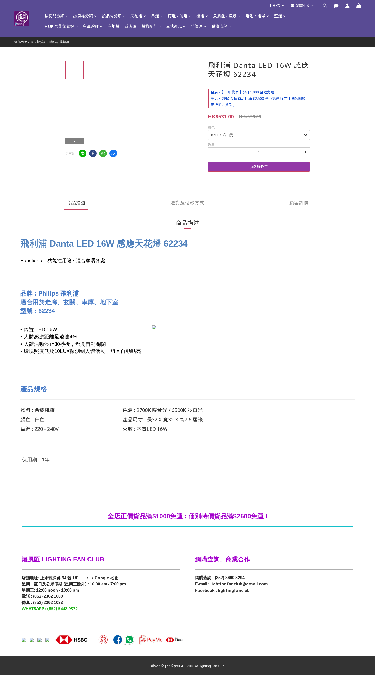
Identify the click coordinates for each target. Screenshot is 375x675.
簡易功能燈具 (59, 42)
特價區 (197, 26)
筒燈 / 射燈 (178, 15)
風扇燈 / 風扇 (225, 15)
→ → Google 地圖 (100, 578)
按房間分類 (55, 15)
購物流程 (219, 26)
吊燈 (155, 15)
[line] (82, 153)
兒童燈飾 (91, 26)
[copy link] (113, 153)
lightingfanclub (234, 590)
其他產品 (174, 26)
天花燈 (136, 15)
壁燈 (278, 15)
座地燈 (114, 26)
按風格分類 (83, 15)
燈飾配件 (149, 26)
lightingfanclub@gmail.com (239, 584)
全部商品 (20, 42)
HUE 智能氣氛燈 (59, 26)
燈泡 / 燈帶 (256, 15)
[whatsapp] (103, 153)
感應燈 (130, 26)
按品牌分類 (112, 15)
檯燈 (200, 15)
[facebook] (93, 153)
